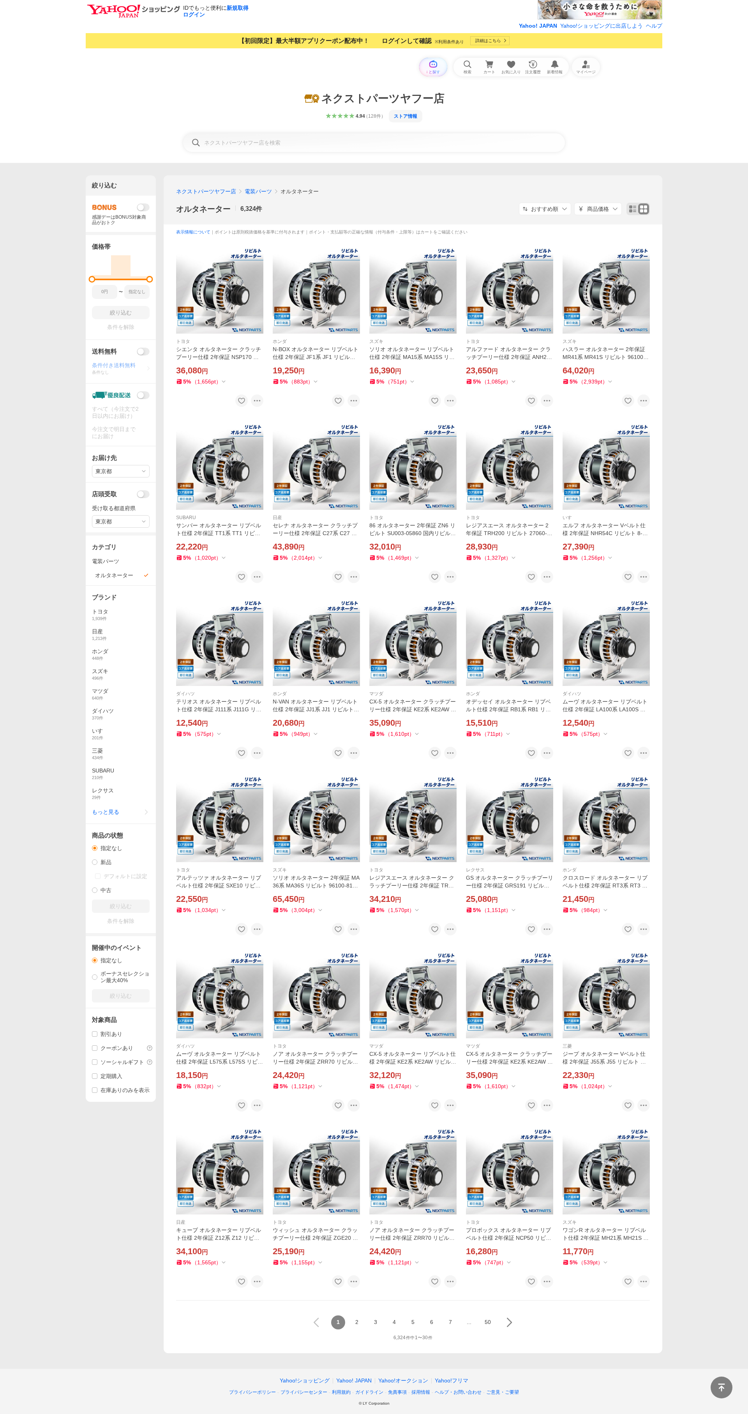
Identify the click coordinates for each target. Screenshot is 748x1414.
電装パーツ (258, 191)
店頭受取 (104, 494)
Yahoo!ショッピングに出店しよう (601, 26)
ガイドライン (369, 1392)
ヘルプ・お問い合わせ (458, 1392)
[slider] (92, 279)
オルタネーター (203, 209)
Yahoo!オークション (403, 1380)
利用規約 (341, 1392)
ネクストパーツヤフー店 (206, 191)
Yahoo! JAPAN (538, 26)
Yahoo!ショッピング (305, 1380)
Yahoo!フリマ (451, 1380)
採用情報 (420, 1392)
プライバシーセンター (303, 1392)
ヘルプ (654, 26)
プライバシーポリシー (252, 1392)
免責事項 (397, 1392)
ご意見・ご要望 (502, 1392)
